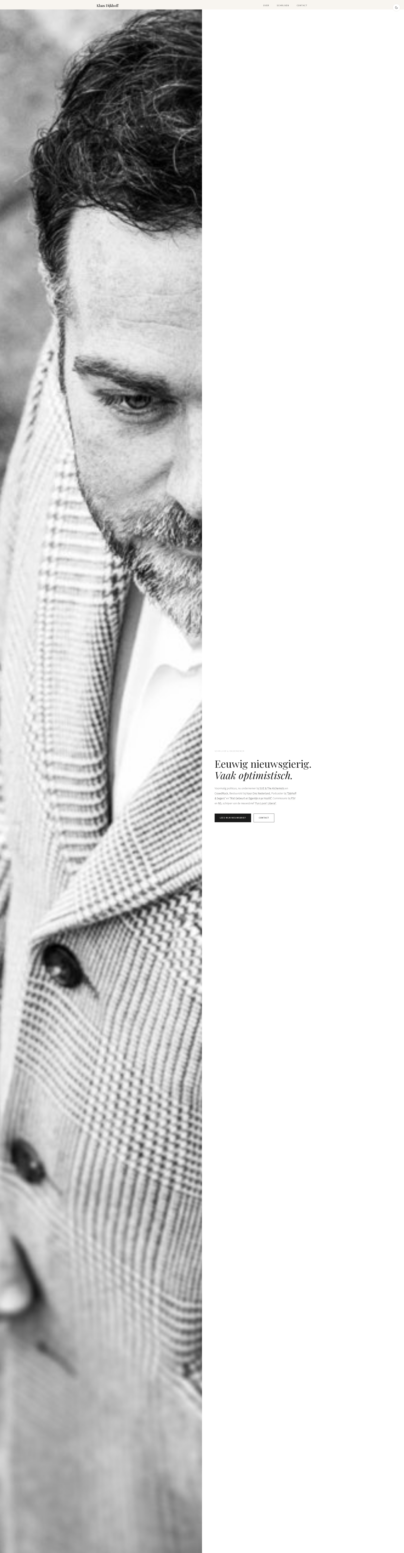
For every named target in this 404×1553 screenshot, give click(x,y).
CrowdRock (221, 793)
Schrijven (283, 5)
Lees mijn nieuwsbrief (233, 817)
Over (266, 5)
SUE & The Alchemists (272, 788)
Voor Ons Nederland (258, 793)
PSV (293, 798)
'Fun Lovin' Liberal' (265, 803)
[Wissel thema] (396, 7)
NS (219, 803)
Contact (302, 5)
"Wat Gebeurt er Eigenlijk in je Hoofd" (250, 798)
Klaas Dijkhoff (108, 5)
